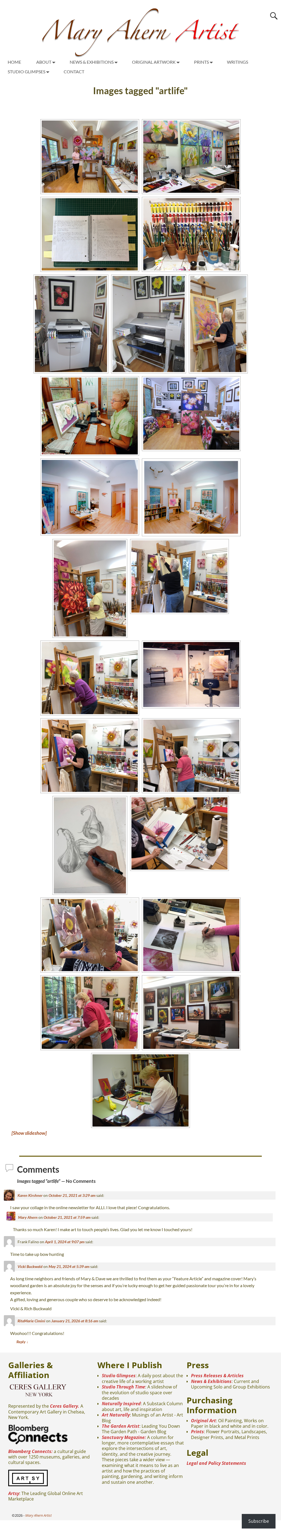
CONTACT (74, 71)
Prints (197, 1432)
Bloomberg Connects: (30, 1451)
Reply (22, 1341)
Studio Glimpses (119, 1376)
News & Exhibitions (211, 1381)
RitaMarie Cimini (31, 1320)
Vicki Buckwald (30, 1266)
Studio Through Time (123, 1387)
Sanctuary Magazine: (124, 1437)
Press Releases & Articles (217, 1376)
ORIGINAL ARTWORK (154, 62)
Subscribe (258, 1521)
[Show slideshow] (29, 1133)
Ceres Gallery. (64, 1406)
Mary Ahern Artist (38, 1515)
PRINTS (201, 62)
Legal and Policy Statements (216, 1463)
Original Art (203, 1421)
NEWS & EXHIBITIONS (92, 62)
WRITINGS (237, 62)
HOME (14, 62)
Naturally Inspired (121, 1404)
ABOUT (43, 62)
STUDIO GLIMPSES (26, 71)
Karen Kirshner (30, 1195)
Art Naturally (116, 1415)
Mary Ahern (28, 1217)
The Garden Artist (120, 1426)
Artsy (13, 1493)
